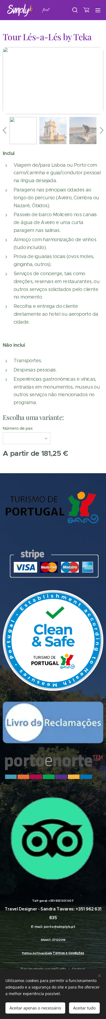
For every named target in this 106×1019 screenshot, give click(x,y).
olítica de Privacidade (38, 953)
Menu (97, 10)
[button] (75, 10)
